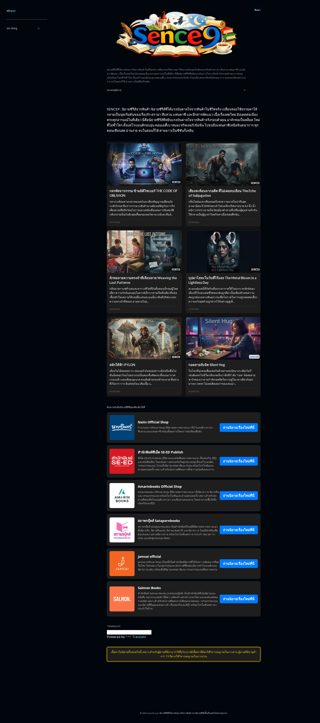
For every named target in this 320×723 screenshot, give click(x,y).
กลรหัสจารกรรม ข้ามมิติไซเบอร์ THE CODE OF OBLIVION (144, 193)
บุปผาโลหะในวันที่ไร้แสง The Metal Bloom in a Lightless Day (222, 280)
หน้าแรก (11, 10)
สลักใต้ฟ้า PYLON (122, 365)
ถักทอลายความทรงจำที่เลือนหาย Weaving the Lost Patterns (143, 280)
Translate (139, 637)
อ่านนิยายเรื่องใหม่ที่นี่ (238, 427)
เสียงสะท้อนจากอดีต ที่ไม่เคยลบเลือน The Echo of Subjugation (222, 193)
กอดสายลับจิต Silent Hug (206, 365)
